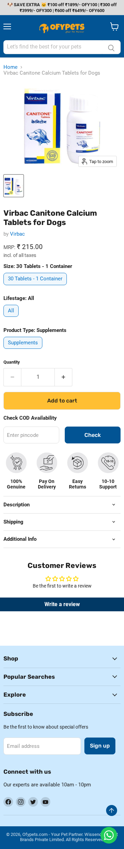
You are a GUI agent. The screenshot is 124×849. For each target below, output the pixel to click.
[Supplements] (23, 350)
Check (92, 435)
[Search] (111, 47)
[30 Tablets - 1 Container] (36, 287)
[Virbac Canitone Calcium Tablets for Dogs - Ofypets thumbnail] (13, 186)
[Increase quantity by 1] (63, 377)
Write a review (62, 604)
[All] (11, 318)
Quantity (11, 362)
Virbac (17, 234)
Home (10, 67)
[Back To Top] (111, 810)
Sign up (100, 745)
